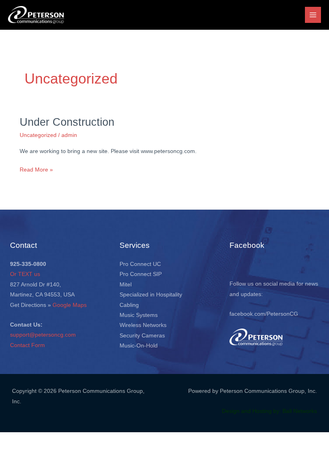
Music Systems (139, 315)
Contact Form (27, 345)
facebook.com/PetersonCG (263, 314)
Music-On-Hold (139, 346)
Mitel (126, 285)
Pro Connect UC (140, 264)
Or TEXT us (25, 274)
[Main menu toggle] (313, 15)
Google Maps (70, 305)
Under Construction (67, 122)
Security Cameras (142, 336)
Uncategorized (38, 135)
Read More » (36, 169)
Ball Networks (299, 411)
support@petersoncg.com (43, 335)
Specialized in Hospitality (151, 295)
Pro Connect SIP (141, 274)
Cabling (129, 305)
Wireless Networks (143, 325)
